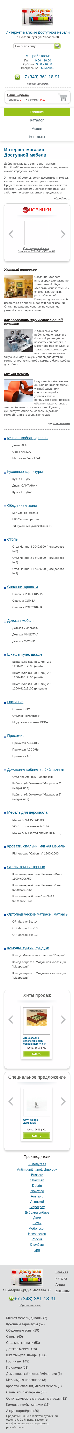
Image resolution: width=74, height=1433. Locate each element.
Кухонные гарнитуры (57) (25, 1324)
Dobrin (37, 1185)
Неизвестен (37, 1234)
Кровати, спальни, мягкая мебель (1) (34, 1386)
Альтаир (37, 1196)
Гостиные (15, 702)
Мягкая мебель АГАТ (26, 458)
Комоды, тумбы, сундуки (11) (28, 1404)
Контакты (37, 137)
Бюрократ (37, 1207)
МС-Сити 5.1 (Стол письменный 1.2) (36, 832)
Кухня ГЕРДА (21, 479)
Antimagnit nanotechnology (37, 1169)
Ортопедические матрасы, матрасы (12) (36, 1398)
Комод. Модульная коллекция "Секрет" (38, 955)
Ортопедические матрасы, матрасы (37, 914)
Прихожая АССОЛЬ (25, 743)
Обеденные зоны (22, 505)
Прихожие (15, 736)
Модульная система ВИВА (30, 722)
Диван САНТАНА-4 (25, 485)
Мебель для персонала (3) (26, 1380)
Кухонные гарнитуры (25, 472)
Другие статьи (59, 423)
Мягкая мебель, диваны (27, 438)
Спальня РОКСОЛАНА (27, 594)
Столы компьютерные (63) (26, 1392)
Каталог (37, 120)
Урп (37, 1250)
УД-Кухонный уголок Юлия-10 (32, 526)
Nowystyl (37, 1191)
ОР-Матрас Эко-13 (25, 928)
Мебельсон (37, 1228)
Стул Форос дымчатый (30, 1121)
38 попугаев (37, 1164)
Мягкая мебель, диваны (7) (26, 1318)
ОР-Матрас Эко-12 (25, 934)
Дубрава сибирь (37, 1212)
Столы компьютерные (26, 867)
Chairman (37, 1180)
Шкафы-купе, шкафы (25, 654)
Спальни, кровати (22, 587)
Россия (37, 1239)
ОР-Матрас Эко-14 (25, 921)
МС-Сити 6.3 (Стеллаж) (28, 819)
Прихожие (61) (17, 1367)
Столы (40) (14, 1336)
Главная (37, 112)
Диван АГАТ (20, 445)
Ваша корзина (18, 95)
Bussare (37, 1175)
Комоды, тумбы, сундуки (28, 948)
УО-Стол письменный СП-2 (30, 826)
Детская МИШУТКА (25, 634)
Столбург (37, 1244)
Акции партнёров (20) (22, 1411)
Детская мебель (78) (21, 1349)
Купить (36, 1053)
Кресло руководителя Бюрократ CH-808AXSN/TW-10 (36, 250)
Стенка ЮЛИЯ (21, 709)
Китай (37, 1223)
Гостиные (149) (17, 1361)
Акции (37, 128)
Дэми (37, 1218)
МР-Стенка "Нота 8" (25, 512)
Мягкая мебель (16, 374)
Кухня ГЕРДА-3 (22, 492)
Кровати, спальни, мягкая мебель (36, 846)
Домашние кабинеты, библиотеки (35, 769)
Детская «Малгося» (25, 627)
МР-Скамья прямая (25, 519)
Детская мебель (20, 621)
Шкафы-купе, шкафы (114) (26, 1355)
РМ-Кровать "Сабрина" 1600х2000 (35, 853)
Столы (12, 539)
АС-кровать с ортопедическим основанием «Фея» (34, 1041)
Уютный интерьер (20, 269)
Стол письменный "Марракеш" (33, 776)
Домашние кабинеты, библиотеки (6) (34, 1373)
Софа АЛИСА (21, 451)
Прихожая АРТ (22, 756)
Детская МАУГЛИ (23, 641)
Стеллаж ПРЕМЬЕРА (26, 715)
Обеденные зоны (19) (22, 1330)
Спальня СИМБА (23, 600)
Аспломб (37, 1201)
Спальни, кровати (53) (23, 1343)
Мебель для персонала (27, 812)
